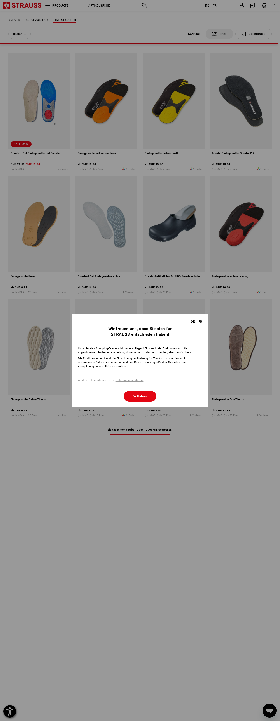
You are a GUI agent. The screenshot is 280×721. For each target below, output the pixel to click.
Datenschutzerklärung (130, 380)
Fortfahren (140, 396)
